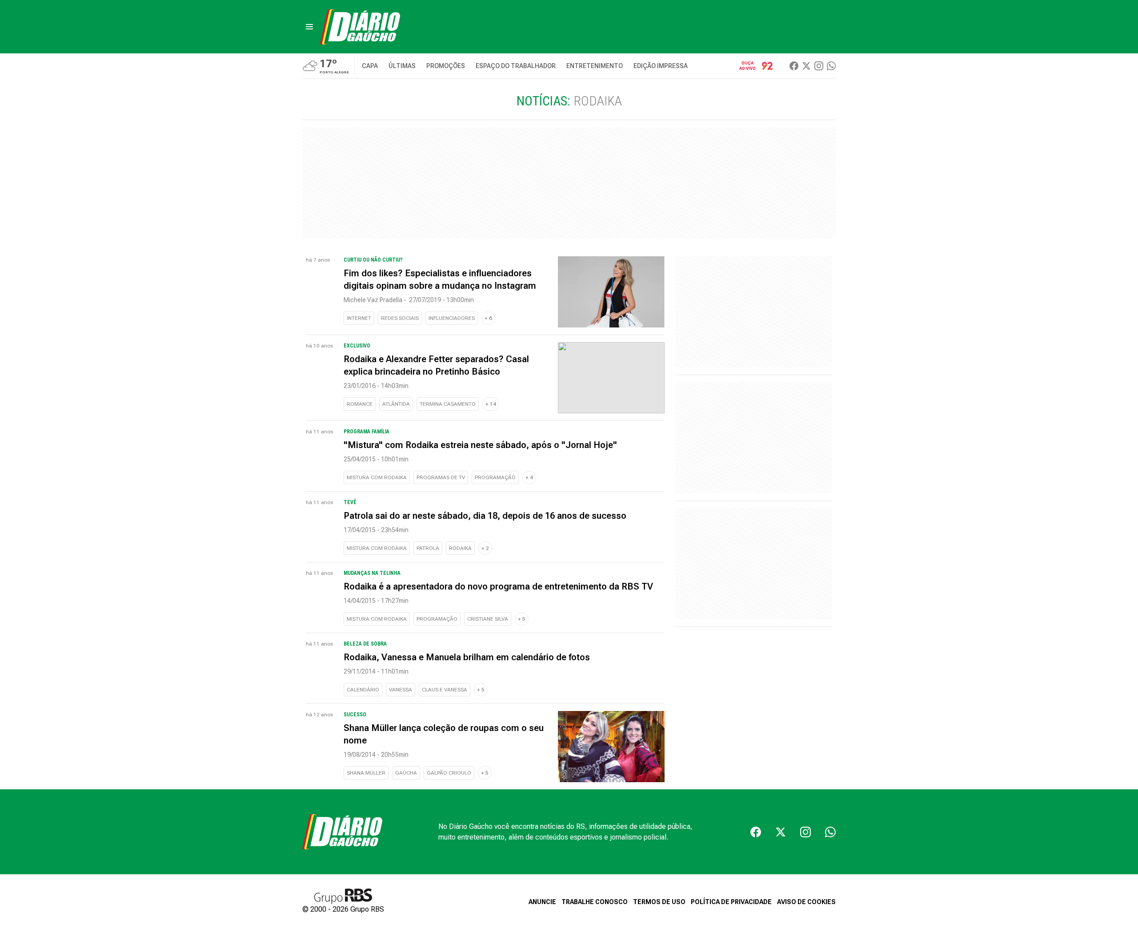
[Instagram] (818, 65)
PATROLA (428, 548)
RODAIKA (460, 548)
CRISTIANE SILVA (487, 619)
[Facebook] (793, 65)
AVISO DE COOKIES (806, 901)
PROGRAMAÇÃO (495, 477)
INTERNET (359, 318)
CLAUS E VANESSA (444, 690)
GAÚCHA (406, 773)
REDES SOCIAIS (400, 318)
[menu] (309, 26)
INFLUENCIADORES (452, 318)
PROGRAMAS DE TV (441, 477)
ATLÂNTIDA (396, 404)
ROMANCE (360, 404)
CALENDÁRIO (363, 690)
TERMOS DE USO (659, 901)
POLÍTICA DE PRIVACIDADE (731, 901)
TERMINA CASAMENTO (448, 404)
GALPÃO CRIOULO (449, 773)
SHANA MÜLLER (366, 773)
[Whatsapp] (831, 65)
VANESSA (400, 690)
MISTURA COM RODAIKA (377, 477)
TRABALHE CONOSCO (594, 901)
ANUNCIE (542, 901)
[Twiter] (806, 65)
